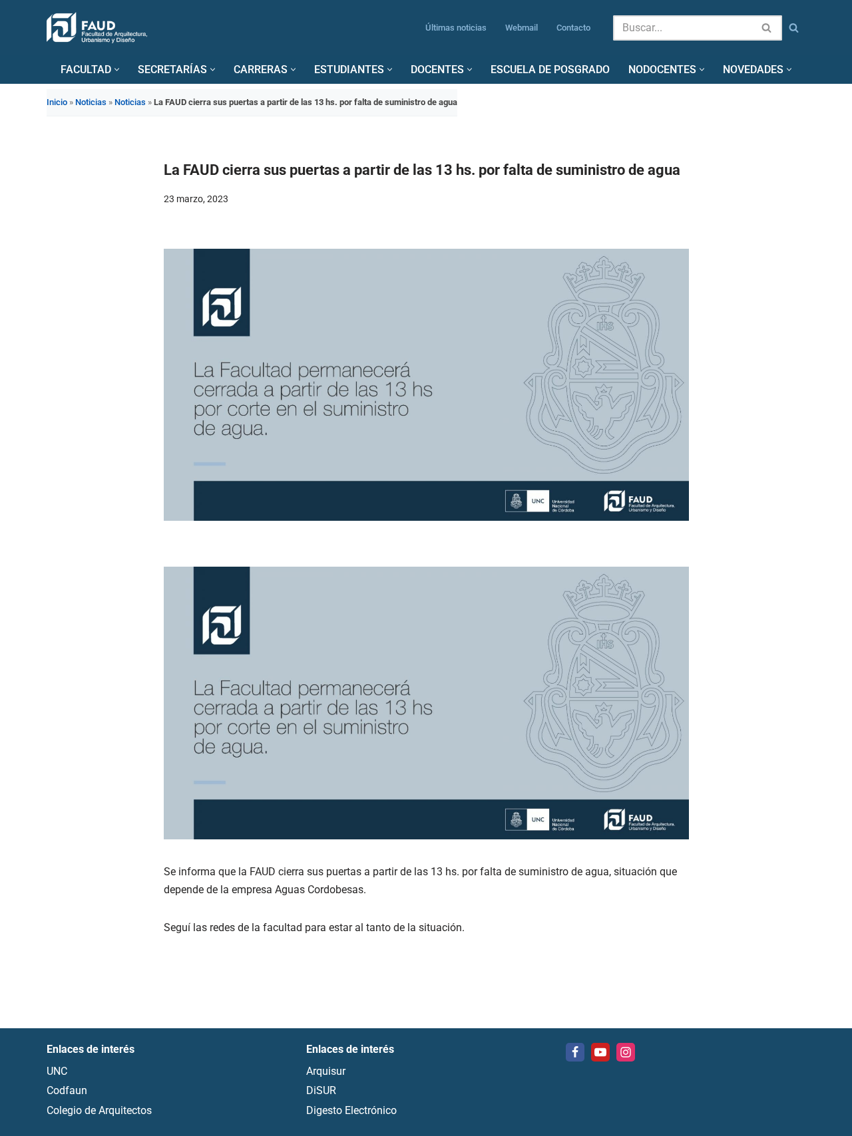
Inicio (57, 102)
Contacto (573, 28)
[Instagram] (625, 1052)
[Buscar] (767, 28)
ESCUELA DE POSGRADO (550, 69)
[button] (116, 69)
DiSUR (321, 1091)
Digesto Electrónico (351, 1110)
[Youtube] (600, 1052)
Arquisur (325, 1071)
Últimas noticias (456, 28)
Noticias (90, 102)
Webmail (521, 28)
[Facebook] (575, 1052)
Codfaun (67, 1091)
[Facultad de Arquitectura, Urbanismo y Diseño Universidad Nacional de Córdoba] (97, 27)
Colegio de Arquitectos (99, 1110)
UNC (57, 1071)
